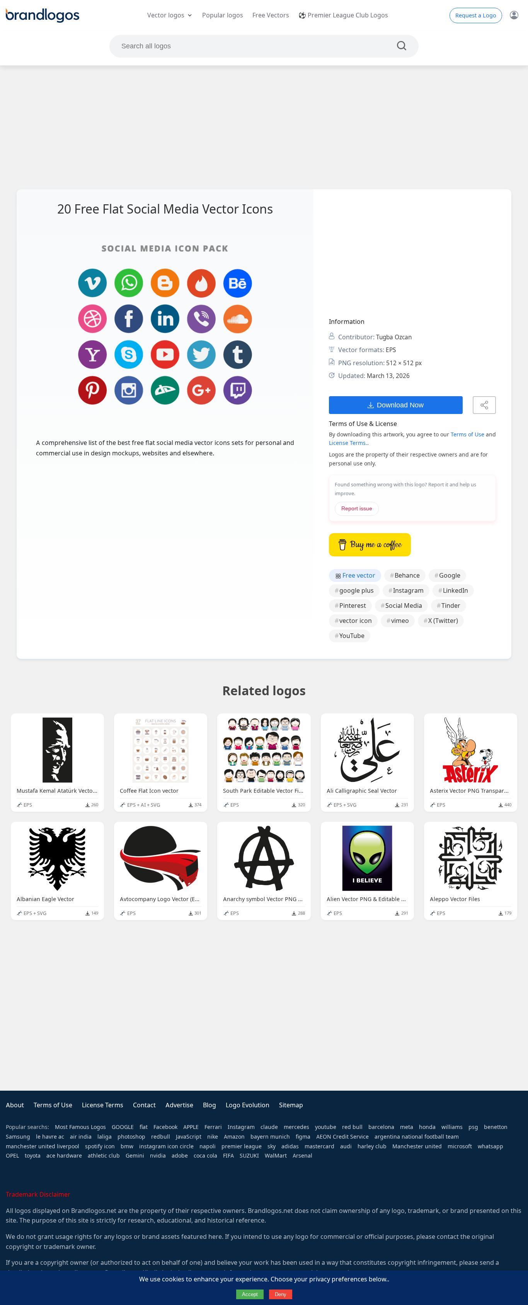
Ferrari (213, 1127)
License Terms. (348, 443)
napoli (207, 1146)
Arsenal (302, 1155)
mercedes (296, 1127)
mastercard (319, 1146)
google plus (356, 591)
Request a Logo (475, 15)
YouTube (351, 636)
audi (346, 1146)
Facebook (165, 1127)
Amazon (234, 1136)
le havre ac (50, 1136)
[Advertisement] (264, 127)
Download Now (400, 405)
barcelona (381, 1127)
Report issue (356, 508)
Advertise (179, 1105)
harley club (372, 1146)
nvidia (158, 1155)
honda (427, 1127)
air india (81, 1136)
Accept (250, 1294)
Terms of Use (467, 434)
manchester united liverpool (42, 1146)
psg (473, 1127)
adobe (180, 1155)
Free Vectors (270, 15)
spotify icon (100, 1146)
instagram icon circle (166, 1146)
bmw (127, 1146)
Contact (144, 1105)
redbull (160, 1136)
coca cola (205, 1155)
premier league (241, 1146)
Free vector (358, 575)
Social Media (403, 606)
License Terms (102, 1105)
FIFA (228, 1155)
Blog (209, 1105)
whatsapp (490, 1146)
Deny (280, 1294)
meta (406, 1127)
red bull (352, 1127)
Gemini (135, 1155)
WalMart (276, 1155)
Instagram (408, 591)
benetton (496, 1127)
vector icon (355, 621)
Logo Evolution (247, 1105)
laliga (104, 1136)
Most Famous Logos (80, 1127)
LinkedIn (455, 591)
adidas (290, 1146)
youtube (325, 1127)
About (15, 1105)
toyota (33, 1155)
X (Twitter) (443, 621)
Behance (407, 575)
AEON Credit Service (342, 1136)
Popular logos (222, 15)
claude (269, 1127)
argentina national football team (417, 1136)
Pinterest (352, 606)
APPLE (191, 1127)
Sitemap (291, 1105)
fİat (144, 1127)
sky (271, 1146)
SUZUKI (249, 1155)
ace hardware (64, 1155)
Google (449, 575)
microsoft (460, 1146)
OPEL (12, 1155)
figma (303, 1136)
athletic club (104, 1155)
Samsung (18, 1136)
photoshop (131, 1136)
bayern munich (270, 1136)
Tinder (450, 606)
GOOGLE (123, 1127)
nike (212, 1136)
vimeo (400, 621)
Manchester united (417, 1146)
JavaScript (188, 1136)
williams (452, 1127)
